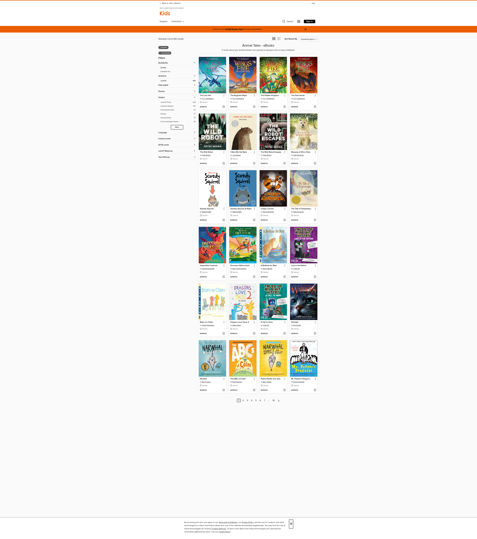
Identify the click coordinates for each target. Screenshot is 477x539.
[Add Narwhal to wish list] (223, 390)
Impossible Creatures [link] (209, 265)
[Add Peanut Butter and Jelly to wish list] (284, 390)
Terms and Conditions (228, 522)
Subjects (164, 21)
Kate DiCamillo (298, 155)
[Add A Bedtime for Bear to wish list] (284, 277)
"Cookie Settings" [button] (218, 528)
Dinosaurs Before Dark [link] (239, 265)
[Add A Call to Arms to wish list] (284, 333)
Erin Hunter (297, 325)
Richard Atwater (298, 382)
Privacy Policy (248, 522)
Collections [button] (177, 21)
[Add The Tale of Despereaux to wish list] (315, 220)
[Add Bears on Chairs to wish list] (223, 333)
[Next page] (278, 400)
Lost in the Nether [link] (298, 265)
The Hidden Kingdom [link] (270, 95)
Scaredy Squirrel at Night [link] (240, 209)
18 (274, 400)
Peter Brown (206, 155)
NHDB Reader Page (234, 29)
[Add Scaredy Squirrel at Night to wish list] (254, 220)
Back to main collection (171, 3)
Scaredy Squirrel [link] (207, 209)
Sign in (309, 21)
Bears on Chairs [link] (206, 322)
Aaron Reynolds (268, 212)
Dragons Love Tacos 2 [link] (239, 322)
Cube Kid (296, 269)
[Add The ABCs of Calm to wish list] (254, 390)
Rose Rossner (237, 382)
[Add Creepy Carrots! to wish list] (284, 220)
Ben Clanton (206, 382)
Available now (165, 72)
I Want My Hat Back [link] (238, 152)
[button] (287, 22)
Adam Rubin (236, 325)
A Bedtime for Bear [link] (269, 265)
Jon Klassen (236, 155)
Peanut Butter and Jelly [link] (270, 379)
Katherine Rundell (208, 269)
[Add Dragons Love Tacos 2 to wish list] (254, 333)
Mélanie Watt (206, 212)
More (177, 127)
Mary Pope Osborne (239, 269)
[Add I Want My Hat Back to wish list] (254, 163)
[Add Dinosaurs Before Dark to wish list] (254, 277)
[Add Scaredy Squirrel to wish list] (223, 220)
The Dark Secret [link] (298, 95)
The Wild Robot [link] (206, 152)
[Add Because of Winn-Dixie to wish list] (315, 163)
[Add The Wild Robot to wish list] (223, 163)
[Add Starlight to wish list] (315, 333)
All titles (163, 68)
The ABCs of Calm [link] (238, 379)
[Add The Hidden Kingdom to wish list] (284, 107)
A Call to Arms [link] (267, 322)
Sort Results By (290, 39)
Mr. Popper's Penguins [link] (300, 379)
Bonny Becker (267, 269)
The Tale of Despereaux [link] (301, 209)
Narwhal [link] (203, 379)
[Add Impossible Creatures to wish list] (223, 277)
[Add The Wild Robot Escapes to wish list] (284, 163)
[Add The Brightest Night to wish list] (254, 107)
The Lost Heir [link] (205, 95)
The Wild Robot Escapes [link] (271, 152)
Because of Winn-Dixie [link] (300, 152)
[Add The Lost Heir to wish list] (223, 107)
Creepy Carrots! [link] (267, 209)
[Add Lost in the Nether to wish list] (315, 277)
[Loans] (299, 22)
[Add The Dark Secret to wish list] (315, 107)
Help (313, 3)
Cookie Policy (224, 532)
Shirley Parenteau (208, 325)
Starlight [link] (294, 322)
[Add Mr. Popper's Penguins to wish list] (315, 390)
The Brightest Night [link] (238, 95)
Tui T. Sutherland (207, 99)
